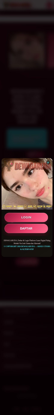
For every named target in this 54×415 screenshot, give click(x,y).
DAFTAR (26, 228)
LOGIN (26, 217)
